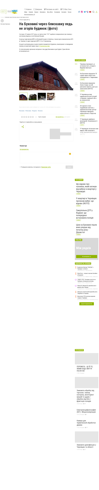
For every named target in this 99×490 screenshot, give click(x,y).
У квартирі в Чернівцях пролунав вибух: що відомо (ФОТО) (86, 201)
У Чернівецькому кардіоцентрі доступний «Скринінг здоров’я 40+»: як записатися (88, 97)
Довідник (38, 9)
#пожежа (40, 111)
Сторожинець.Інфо (44, 46)
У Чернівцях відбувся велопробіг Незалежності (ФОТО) (88, 121)
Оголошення (57, 12)
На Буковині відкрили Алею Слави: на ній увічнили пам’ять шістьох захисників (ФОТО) (89, 86)
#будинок (34, 111)
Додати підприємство (86, 303)
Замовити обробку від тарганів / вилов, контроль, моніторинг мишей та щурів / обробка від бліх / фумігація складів (85, 395)
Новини (29, 9)
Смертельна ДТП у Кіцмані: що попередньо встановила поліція (84, 214)
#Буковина (21, 111)
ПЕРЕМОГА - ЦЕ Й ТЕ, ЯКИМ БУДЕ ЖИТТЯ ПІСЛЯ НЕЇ (85, 368)
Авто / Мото (50, 12)
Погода (69, 12)
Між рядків (83, 248)
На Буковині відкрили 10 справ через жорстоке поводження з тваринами (89, 75)
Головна (2, 17)
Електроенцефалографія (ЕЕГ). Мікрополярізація (86, 411)
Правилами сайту (46, 167)
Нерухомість (43, 12)
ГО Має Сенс (66, 9)
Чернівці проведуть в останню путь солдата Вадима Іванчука (87, 66)
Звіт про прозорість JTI (29, 14)
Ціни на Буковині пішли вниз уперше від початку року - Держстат (86, 229)
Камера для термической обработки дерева (86, 423)
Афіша (25, 12)
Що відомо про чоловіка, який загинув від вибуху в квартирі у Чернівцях (86, 188)
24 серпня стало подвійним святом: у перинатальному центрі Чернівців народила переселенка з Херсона (88, 109)
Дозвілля (31, 12)
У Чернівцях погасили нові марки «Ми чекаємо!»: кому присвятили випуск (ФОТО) (89, 131)
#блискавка (28, 111)
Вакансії (36, 12)
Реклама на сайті (52, 9)
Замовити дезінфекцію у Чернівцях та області (86, 446)
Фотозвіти (63, 12)
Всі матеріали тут (86, 256)
